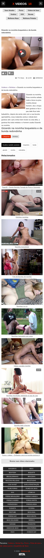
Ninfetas (12, 87)
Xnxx (12, 532)
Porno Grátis (31, 500)
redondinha (22, 150)
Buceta (30, 14)
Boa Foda (12, 472)
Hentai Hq (19, 543)
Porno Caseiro (12, 500)
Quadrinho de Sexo (21, 546)
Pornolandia (31, 504)
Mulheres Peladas (29, 18)
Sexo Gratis (31, 516)
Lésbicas (31, 492)
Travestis (31, 524)
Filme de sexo (35, 543)
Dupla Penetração (31, 484)
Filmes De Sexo (31, 488)
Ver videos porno (6, 546)
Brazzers (31, 476)
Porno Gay (12, 516)
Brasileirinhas (12, 476)
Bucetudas (31, 480)
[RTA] (22, 554)
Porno (21, 10)
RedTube (12, 512)
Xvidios (13, 14)
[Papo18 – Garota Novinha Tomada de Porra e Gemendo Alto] (22, 173)
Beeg (31, 469)
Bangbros (12, 469)
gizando (5, 150)
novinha (13, 150)
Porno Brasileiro (12, 496)
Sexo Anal (31, 512)
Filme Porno (12, 488)
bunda (34, 145)
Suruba (12, 524)
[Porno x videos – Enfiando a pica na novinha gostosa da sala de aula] (22, 440)
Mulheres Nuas (13, 18)
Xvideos (4, 87)
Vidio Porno (31, 528)
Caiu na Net (12, 484)
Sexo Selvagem (12, 520)
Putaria (31, 508)
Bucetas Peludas (12, 480)
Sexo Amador (9, 10)
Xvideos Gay (31, 532)
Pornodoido (12, 504)
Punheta (12, 508)
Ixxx (12, 492)
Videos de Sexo (33, 10)
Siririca (32, 520)
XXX (22, 14)
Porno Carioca (32, 496)
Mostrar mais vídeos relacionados (22, 461)
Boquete (31, 472)
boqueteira (26, 145)
